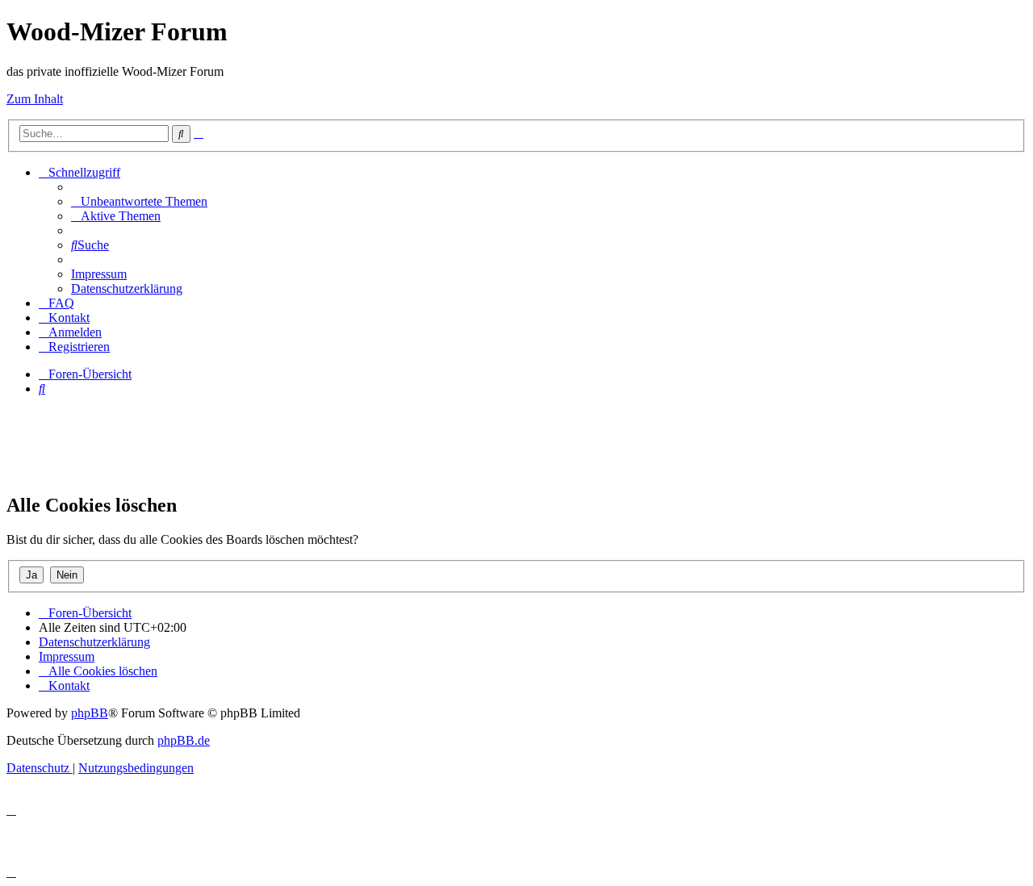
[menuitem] (139, 201)
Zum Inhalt (34, 99)
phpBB (89, 713)
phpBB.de (183, 740)
